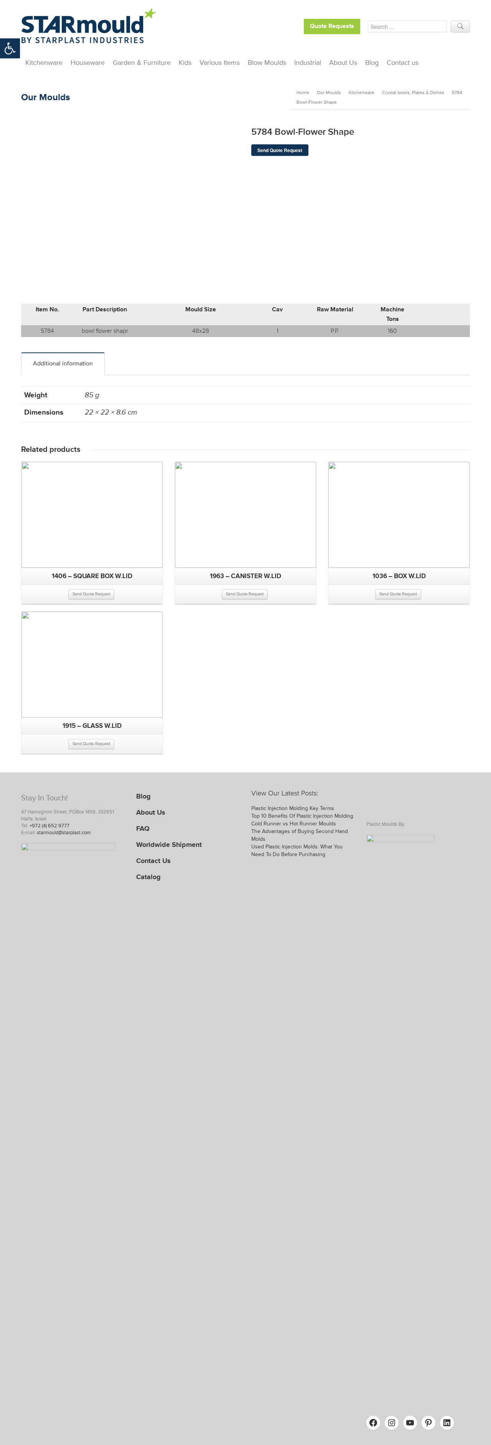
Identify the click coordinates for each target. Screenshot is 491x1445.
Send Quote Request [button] (91, 594)
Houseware (88, 62)
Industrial (307, 62)
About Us (343, 62)
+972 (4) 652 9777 (49, 826)
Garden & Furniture (142, 62)
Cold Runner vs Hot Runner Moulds (293, 823)
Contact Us (153, 860)
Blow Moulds (267, 62)
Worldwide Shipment (169, 844)
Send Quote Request (279, 150)
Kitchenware (44, 62)
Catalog (148, 877)
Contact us (403, 62)
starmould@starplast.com (64, 833)
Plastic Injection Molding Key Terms (292, 808)
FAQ (143, 828)
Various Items (219, 62)
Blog (372, 62)
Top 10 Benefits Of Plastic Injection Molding (302, 816)
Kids (185, 62)
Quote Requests (332, 26)
